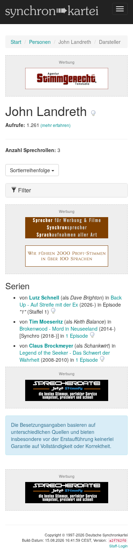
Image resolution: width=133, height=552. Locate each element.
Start (16, 41)
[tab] (66, 190)
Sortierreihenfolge (30, 170)
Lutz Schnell (44, 297)
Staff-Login (118, 545)
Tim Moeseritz (46, 321)
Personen (40, 41)
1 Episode (77, 335)
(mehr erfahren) (55, 125)
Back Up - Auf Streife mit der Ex (71, 301)
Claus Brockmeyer (51, 345)
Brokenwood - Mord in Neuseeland (59, 328)
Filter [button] (24, 190)
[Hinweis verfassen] (93, 110)
